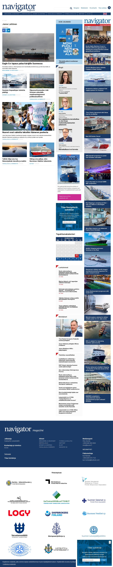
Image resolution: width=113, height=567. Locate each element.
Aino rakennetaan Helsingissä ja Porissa (69, 370)
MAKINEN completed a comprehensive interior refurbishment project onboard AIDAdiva (95, 398)
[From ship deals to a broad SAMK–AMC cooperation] (97, 170)
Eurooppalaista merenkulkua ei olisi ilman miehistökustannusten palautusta (69, 122)
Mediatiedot (84, 8)
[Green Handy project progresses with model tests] (97, 282)
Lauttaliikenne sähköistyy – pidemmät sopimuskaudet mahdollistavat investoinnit (67, 360)
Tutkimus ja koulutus (70, 13)
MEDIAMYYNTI (87, 449)
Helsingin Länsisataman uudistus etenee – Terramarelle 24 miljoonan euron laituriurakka (69, 290)
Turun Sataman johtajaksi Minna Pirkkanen (69, 344)
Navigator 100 (7, 16)
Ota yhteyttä (93, 8)
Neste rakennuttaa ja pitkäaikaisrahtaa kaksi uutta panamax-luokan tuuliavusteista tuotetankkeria (68, 273)
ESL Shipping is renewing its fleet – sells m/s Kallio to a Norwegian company (97, 204)
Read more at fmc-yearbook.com (65, 197)
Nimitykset (82, 13)
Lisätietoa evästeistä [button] (9, 564)
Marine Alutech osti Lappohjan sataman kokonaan (68, 282)
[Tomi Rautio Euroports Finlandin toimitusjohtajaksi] (69, 328)
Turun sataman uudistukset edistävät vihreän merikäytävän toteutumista (68, 307)
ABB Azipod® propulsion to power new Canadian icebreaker (96, 156)
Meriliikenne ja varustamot (12, 13)
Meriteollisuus (26, 13)
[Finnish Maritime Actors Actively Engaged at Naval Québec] (97, 59)
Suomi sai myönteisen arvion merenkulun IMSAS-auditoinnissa (69, 388)
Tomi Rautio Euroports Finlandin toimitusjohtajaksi (69, 339)
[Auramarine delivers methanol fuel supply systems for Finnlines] (97, 79)
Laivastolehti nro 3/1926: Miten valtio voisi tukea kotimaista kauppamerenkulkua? (68, 411)
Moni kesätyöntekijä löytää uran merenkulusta (68, 393)
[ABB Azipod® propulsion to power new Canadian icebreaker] (97, 146)
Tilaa (69, 226)
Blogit (89, 13)
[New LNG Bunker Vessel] (97, 125)
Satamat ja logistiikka (39, 13)
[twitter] (6, 30)
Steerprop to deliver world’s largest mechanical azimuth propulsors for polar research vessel (97, 271)
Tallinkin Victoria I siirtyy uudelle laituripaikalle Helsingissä (69, 298)
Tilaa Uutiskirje (10, 458)
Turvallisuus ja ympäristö (54, 13)
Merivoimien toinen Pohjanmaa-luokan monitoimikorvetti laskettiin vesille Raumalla (69, 405)
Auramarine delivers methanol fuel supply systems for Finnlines (96, 89)
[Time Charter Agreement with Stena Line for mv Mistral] (97, 101)
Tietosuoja (7, 454)
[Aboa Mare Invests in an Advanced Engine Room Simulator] (97, 217)
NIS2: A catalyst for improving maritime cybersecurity (95, 342)
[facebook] (3, 30)
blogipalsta (67, 91)
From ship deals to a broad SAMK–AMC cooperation (96, 182)
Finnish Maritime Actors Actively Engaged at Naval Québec (95, 68)
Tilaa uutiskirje (102, 8)
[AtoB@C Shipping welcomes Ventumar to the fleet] (97, 239)
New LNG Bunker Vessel (93, 136)
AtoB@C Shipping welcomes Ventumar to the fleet (94, 249)
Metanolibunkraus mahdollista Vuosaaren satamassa (68, 383)
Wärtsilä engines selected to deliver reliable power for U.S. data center (97, 318)
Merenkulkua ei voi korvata (68, 149)
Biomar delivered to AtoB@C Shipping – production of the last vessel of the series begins (97, 368)
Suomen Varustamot (63, 117)
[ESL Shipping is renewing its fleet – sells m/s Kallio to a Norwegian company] (97, 193)
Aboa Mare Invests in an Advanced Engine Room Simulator (96, 229)
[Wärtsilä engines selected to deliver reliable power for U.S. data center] (97, 305)
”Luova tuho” (63, 93)
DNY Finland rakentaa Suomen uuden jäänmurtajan (68, 366)
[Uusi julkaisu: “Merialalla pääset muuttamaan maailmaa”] (69, 42)
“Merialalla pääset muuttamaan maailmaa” (68, 61)
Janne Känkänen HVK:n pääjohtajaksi (66, 349)
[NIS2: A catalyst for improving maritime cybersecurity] (97, 330)
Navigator (76, 8)
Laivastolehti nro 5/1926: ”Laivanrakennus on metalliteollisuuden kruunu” (67, 399)
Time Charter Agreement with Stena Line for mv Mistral (97, 113)
